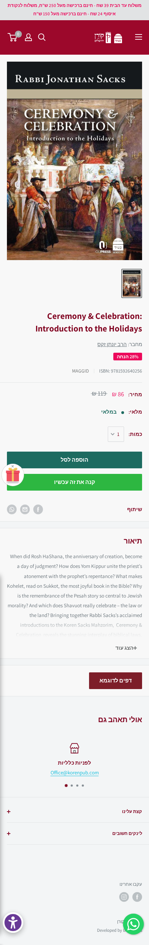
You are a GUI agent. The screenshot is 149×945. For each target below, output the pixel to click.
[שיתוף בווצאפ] (12, 509)
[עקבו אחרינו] (137, 897)
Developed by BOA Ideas (119, 930)
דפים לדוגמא (115, 680)
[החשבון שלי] (28, 37)
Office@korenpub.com (75, 772)
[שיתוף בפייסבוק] (38, 509)
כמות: (135, 434)
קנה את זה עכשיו (74, 482)
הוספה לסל (74, 459)
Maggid (80, 371)
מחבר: (119, 344)
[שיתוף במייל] (25, 509)
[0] (12, 37)
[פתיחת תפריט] (138, 37)
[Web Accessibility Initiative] (13, 922)
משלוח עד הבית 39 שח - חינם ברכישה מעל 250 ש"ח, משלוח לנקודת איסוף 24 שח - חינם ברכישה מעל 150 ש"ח (74, 9)
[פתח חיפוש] (42, 37)
